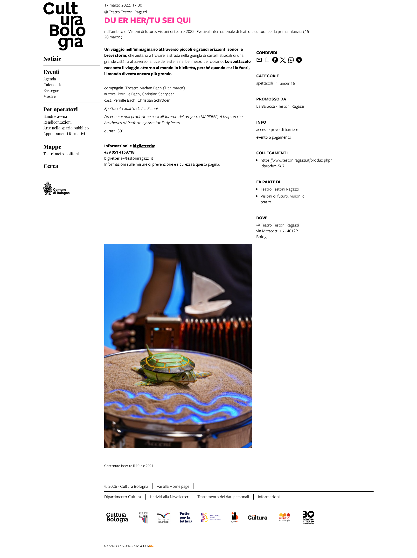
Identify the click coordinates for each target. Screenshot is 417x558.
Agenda (49, 78)
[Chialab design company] (128, 542)
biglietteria (143, 145)
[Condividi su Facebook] (275, 60)
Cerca (50, 165)
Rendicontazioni (57, 121)
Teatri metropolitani (61, 153)
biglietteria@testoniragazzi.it (128, 158)
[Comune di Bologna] (56, 188)
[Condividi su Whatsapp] (291, 60)
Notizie (52, 58)
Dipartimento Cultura (122, 496)
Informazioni (269, 496)
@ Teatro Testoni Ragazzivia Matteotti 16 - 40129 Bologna (277, 230)
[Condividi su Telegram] (299, 60)
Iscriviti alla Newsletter (169, 496)
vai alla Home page (173, 486)
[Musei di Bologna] (143, 518)
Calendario (53, 84)
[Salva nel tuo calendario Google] (267, 60)
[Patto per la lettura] (186, 518)
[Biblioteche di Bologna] (163, 518)
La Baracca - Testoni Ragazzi (280, 106)
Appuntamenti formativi (64, 133)
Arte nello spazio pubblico (66, 127)
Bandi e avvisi (55, 115)
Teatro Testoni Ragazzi (280, 189)
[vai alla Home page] (71, 26)
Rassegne (51, 90)
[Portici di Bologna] (285, 518)
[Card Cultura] (257, 518)
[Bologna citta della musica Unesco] (211, 518)
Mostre (49, 95)
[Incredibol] (235, 518)
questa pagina (207, 164)
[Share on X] (283, 60)
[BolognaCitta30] (308, 518)
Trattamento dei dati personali (223, 496)
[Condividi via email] (259, 60)
